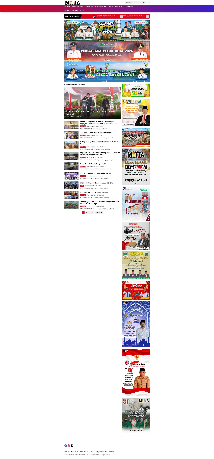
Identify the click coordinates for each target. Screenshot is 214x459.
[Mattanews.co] (72, 2)
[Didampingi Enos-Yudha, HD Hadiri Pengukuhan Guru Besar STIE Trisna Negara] (71, 205)
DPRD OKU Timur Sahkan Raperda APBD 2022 (97, 183)
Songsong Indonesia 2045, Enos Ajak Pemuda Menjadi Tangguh (91, 112)
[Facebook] (65, 445)
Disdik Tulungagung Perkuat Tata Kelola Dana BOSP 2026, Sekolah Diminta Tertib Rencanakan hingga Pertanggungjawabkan (104, 16)
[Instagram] (69, 445)
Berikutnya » (99, 212)
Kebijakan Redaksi (101, 452)
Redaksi (111, 452)
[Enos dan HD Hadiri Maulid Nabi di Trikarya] (71, 135)
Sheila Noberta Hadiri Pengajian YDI (93, 164)
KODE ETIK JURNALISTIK (87, 452)
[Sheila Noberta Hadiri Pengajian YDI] (71, 166)
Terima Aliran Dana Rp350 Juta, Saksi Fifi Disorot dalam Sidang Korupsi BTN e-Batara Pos (131, 16)
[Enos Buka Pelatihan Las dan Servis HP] (71, 195)
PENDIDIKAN (82, 206)
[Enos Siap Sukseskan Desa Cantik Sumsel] (71, 176)
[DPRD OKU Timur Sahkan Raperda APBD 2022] (71, 185)
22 (92, 212)
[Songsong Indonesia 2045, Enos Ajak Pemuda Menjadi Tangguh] (92, 103)
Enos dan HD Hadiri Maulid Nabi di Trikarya (95, 133)
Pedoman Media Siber (71, 452)
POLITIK (82, 185)
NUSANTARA (69, 109)
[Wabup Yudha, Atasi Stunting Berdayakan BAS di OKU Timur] (71, 145)
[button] (144, 2)
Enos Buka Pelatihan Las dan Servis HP (94, 192)
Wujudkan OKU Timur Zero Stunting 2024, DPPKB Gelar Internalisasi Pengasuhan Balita (100, 154)
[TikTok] (72, 445)
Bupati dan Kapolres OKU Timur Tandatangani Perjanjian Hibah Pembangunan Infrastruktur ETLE (98, 122)
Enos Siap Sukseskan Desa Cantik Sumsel (95, 173)
